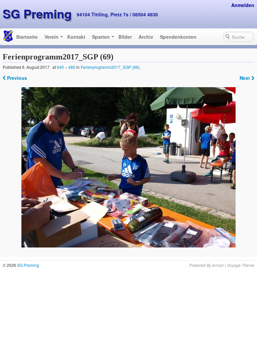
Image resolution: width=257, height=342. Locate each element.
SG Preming (37, 13)
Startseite (27, 36)
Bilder (125, 36)
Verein (52, 36)
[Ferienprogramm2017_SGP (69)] (129, 167)
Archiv (146, 36)
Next (245, 77)
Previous (16, 77)
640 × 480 (66, 67)
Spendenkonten (178, 36)
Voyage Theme (240, 265)
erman (218, 265)
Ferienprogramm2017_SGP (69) (110, 67)
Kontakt (76, 36)
